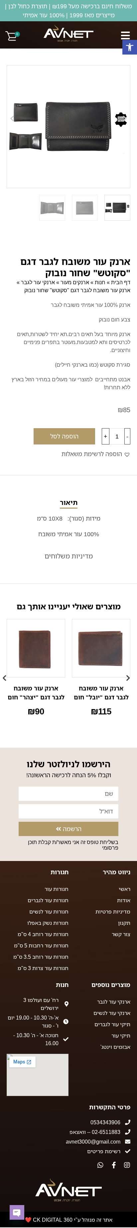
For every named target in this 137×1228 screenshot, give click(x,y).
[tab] (68, 519)
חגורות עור (56, 889)
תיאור (68, 502)
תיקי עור (120, 1035)
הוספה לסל (64, 436)
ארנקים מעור (75, 282)
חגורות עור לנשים (48, 911)
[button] (129, 47)
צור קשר (121, 934)
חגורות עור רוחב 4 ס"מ (43, 934)
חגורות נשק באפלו (47, 922)
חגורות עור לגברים (48, 900)
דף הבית (120, 282)
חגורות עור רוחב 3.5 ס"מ (40, 956)
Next (6, 675)
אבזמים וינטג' (115, 1046)
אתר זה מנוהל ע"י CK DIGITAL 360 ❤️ (68, 1219)
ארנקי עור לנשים (111, 1013)
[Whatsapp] (100, 1165)
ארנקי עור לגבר (38, 282)
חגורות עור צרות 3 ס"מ (43, 968)
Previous (130, 675)
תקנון (124, 922)
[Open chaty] (17, 1212)
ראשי (124, 889)
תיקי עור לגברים (112, 1024)
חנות (100, 282)
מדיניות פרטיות (112, 911)
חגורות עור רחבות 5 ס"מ (41, 945)
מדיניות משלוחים (69, 556)
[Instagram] (127, 1165)
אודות (123, 900)
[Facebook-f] (113, 1165)
